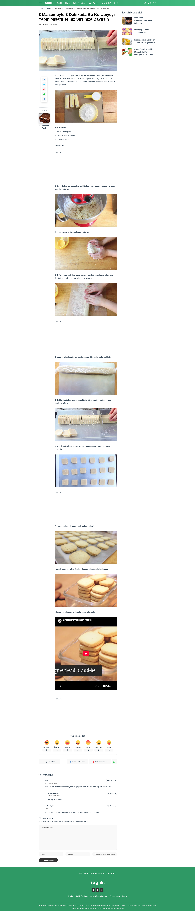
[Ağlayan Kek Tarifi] (44, 118)
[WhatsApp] (44, 94)
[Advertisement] (86, 166)
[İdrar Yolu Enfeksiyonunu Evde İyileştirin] (127, 21)
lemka (47, 780)
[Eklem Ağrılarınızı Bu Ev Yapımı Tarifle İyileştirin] (127, 41)
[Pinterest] (142, 3)
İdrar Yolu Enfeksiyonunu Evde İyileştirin (143, 20)
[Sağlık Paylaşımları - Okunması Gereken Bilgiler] (49, 3)
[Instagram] (145, 3)
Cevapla (112, 780)
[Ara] (154, 3)
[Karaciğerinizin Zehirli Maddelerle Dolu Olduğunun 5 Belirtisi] (127, 52)
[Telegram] (44, 99)
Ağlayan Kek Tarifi (44, 127)
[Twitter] (44, 84)
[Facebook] (140, 3)
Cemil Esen (42, 24)
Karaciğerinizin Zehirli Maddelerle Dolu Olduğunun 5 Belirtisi (143, 52)
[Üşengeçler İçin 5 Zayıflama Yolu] (127, 31)
